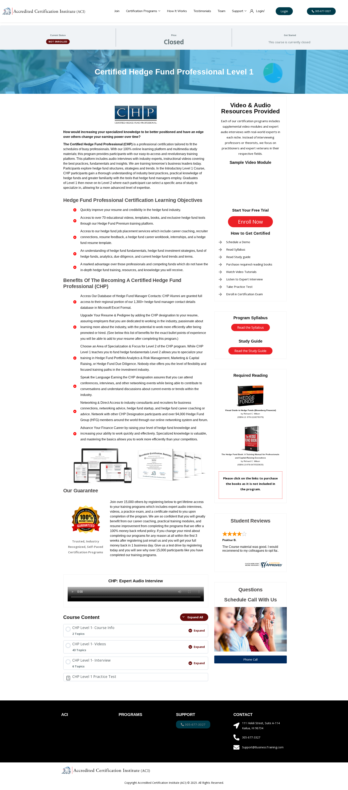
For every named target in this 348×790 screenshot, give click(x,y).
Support (238, 11)
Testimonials (202, 11)
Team (221, 11)
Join (116, 11)
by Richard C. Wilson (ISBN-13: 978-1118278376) (250, 413)
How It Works (177, 11)
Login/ (260, 11)
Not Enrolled (58, 41)
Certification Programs (142, 11)
